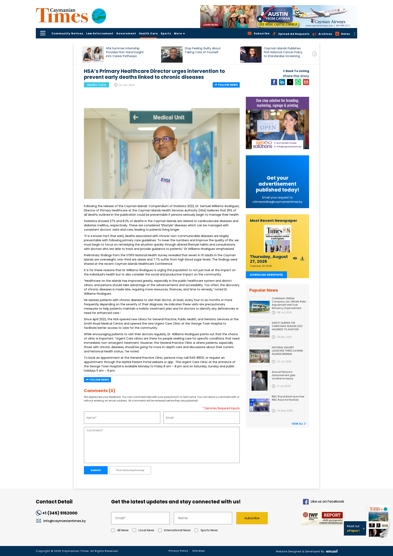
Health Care (148, 33)
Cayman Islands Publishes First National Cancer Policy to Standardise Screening (283, 52)
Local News (146, 530)
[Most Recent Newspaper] (277, 239)
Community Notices (67, 33)
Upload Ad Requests (293, 34)
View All (297, 423)
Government (126, 33)
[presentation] (314, 54)
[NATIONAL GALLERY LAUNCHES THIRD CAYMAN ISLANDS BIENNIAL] (260, 356)
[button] (93, 54)
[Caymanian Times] (71, 15)
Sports (166, 33)
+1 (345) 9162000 (59, 513)
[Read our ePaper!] (378, 539)
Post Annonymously (130, 470)
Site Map (198, 551)
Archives (325, 34)
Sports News (209, 530)
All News (123, 530)
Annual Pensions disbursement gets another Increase (283, 375)
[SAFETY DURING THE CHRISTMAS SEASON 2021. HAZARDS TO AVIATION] (260, 331)
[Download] (302, 259)
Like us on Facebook (327, 501)
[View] (295, 259)
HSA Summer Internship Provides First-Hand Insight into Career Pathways (125, 52)
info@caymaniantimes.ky (64, 521)
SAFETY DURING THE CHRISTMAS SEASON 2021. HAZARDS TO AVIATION (287, 326)
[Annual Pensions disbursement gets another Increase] (260, 381)
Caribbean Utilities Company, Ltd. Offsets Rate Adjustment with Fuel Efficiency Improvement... (289, 303)
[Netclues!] (332, 551)
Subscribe (252, 518)
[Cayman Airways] (278, 16)
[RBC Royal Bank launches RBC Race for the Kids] (260, 405)
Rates (345, 34)
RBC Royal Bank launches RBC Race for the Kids (288, 398)
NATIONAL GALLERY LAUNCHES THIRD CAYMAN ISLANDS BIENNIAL (287, 351)
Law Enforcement (99, 33)
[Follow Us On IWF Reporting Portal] (309, 519)
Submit (96, 470)
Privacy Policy (178, 551)
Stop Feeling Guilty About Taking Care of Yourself (203, 50)
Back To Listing (297, 71)
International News (177, 530)
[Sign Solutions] (277, 123)
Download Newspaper (266, 274)
